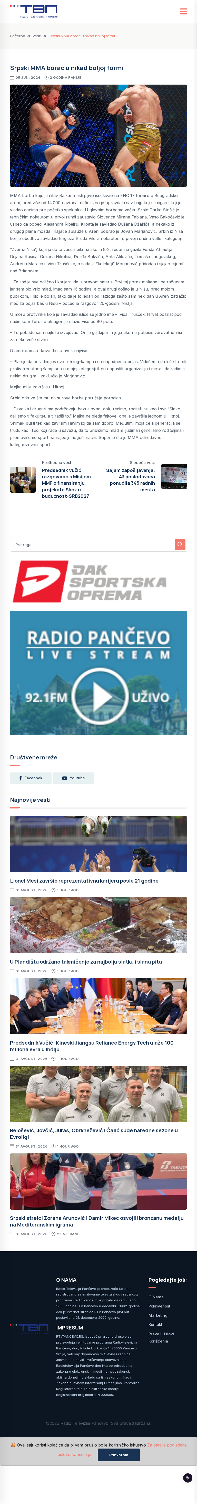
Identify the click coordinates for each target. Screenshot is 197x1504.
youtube (77, 778)
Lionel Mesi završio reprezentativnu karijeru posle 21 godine (84, 880)
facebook (33, 778)
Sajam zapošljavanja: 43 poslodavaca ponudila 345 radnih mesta (130, 480)
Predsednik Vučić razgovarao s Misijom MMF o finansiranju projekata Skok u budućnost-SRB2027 (66, 483)
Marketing (158, 1315)
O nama (156, 1296)
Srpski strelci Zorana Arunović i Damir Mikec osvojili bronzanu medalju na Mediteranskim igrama (97, 1221)
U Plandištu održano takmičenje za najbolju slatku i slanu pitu (86, 961)
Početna (17, 36)
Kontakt (155, 1324)
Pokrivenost (159, 1306)
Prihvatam (118, 1454)
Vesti (37, 36)
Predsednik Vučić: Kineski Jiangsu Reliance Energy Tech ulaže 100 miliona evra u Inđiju (92, 1046)
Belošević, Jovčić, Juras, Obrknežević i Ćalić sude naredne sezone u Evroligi (94, 1133)
